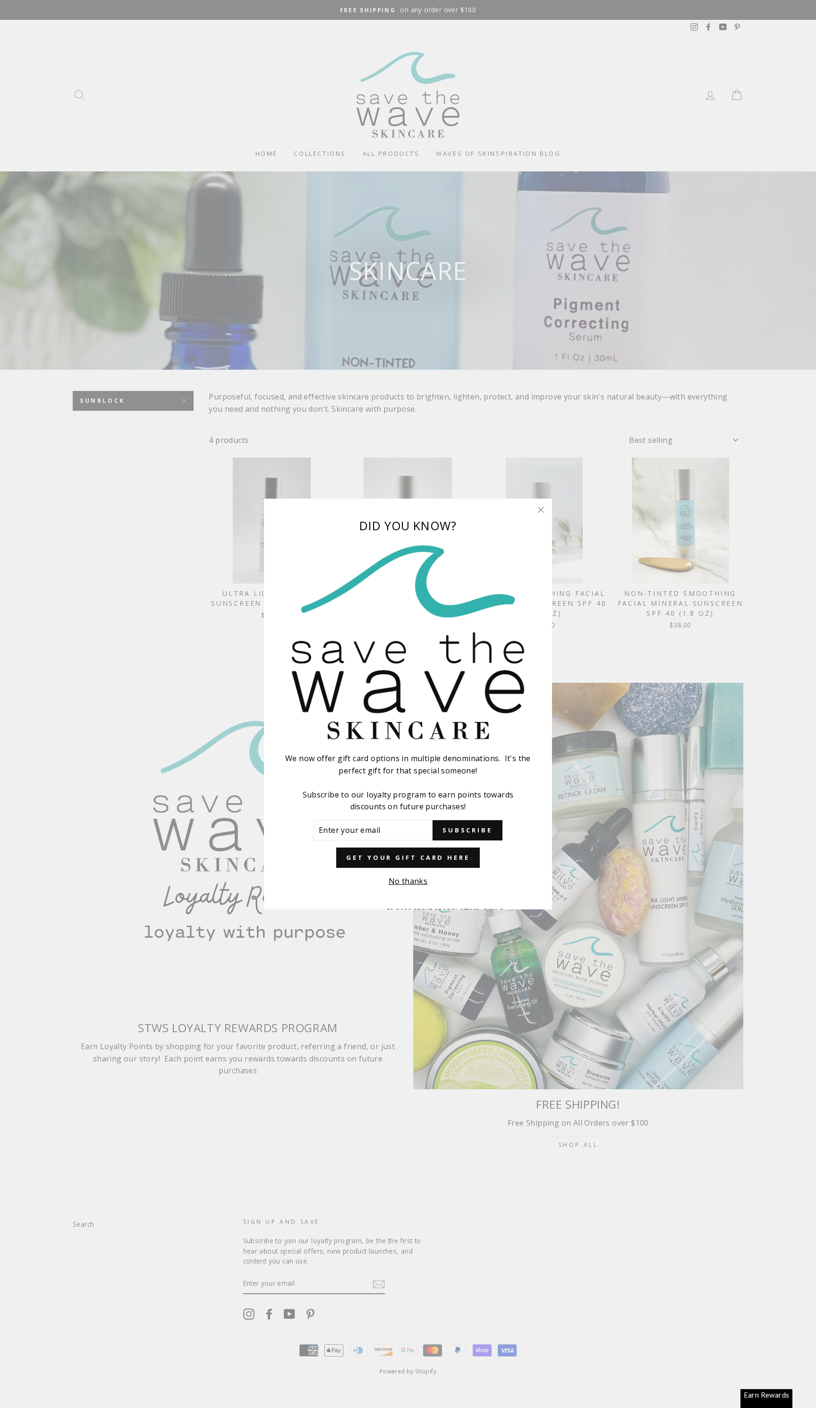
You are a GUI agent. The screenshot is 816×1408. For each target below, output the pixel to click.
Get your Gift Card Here (408, 858)
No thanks (408, 881)
